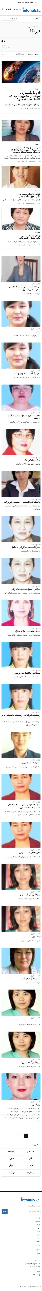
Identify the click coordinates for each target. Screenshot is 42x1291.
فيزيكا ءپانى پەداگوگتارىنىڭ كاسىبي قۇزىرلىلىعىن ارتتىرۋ (24, 289)
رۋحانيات (30, 1173)
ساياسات (11, 1151)
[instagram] (20, 9)
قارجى (30, 1165)
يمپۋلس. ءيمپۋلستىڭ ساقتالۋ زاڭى (25, 589)
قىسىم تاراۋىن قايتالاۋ (31, 979)
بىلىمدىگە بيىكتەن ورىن (29, 763)
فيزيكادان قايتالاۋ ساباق (30, 895)
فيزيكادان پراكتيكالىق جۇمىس (27, 673)
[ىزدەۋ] (17, 18)
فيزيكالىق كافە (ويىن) (30, 1063)
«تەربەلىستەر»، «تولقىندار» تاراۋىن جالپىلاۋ (24, 417)
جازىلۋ (4, 1211)
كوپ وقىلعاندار (20, 54)
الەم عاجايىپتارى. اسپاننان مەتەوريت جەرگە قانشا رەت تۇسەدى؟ (24, 96)
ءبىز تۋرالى (37, 1260)
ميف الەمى (36, 1105)
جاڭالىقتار (30, 1151)
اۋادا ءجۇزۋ (35, 937)
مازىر (37, 19)
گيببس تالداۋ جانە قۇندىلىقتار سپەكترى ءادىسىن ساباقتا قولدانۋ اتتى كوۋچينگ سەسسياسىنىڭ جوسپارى (25, 150)
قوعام (11, 1165)
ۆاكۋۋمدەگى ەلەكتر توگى (29, 853)
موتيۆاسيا (11, 1173)
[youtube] (14, 9)
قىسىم (37, 1021)
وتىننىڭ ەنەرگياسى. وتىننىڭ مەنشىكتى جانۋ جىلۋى (21, 717)
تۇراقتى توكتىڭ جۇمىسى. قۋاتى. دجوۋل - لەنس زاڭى (29, 237)
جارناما (38, 1254)
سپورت (11, 1158)
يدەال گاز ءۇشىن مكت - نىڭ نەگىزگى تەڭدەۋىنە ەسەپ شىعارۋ (24, 807)
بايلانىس (38, 1257)
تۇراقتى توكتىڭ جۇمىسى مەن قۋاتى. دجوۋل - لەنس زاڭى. (29, 195)
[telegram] (17, 9)
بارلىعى (37, 54)
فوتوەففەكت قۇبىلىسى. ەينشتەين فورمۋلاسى (21, 502)
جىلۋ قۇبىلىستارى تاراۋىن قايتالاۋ (26, 547)
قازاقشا (9, 9)
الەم (30, 1158)
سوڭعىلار (30, 54)
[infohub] (31, 9)
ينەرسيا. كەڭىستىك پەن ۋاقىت (27, 374)
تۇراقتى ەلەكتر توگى (31, 460)
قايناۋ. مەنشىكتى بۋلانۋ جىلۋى (27, 631)
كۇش (38, 332)
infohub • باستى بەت (32, 27)
